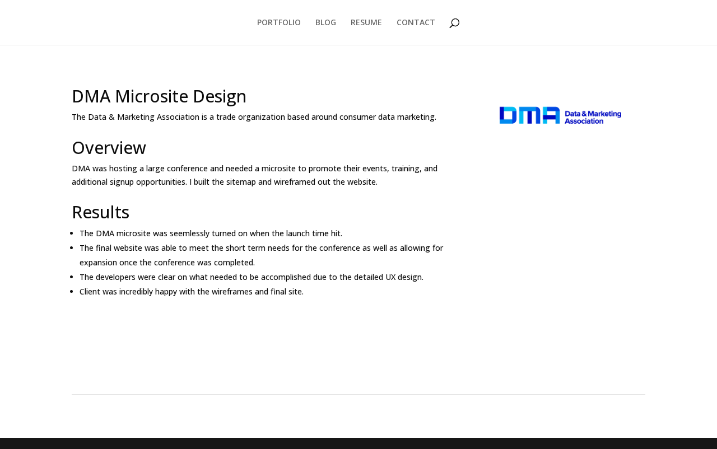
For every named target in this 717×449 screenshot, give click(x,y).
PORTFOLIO (279, 22)
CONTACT (416, 22)
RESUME (366, 22)
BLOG (325, 22)
